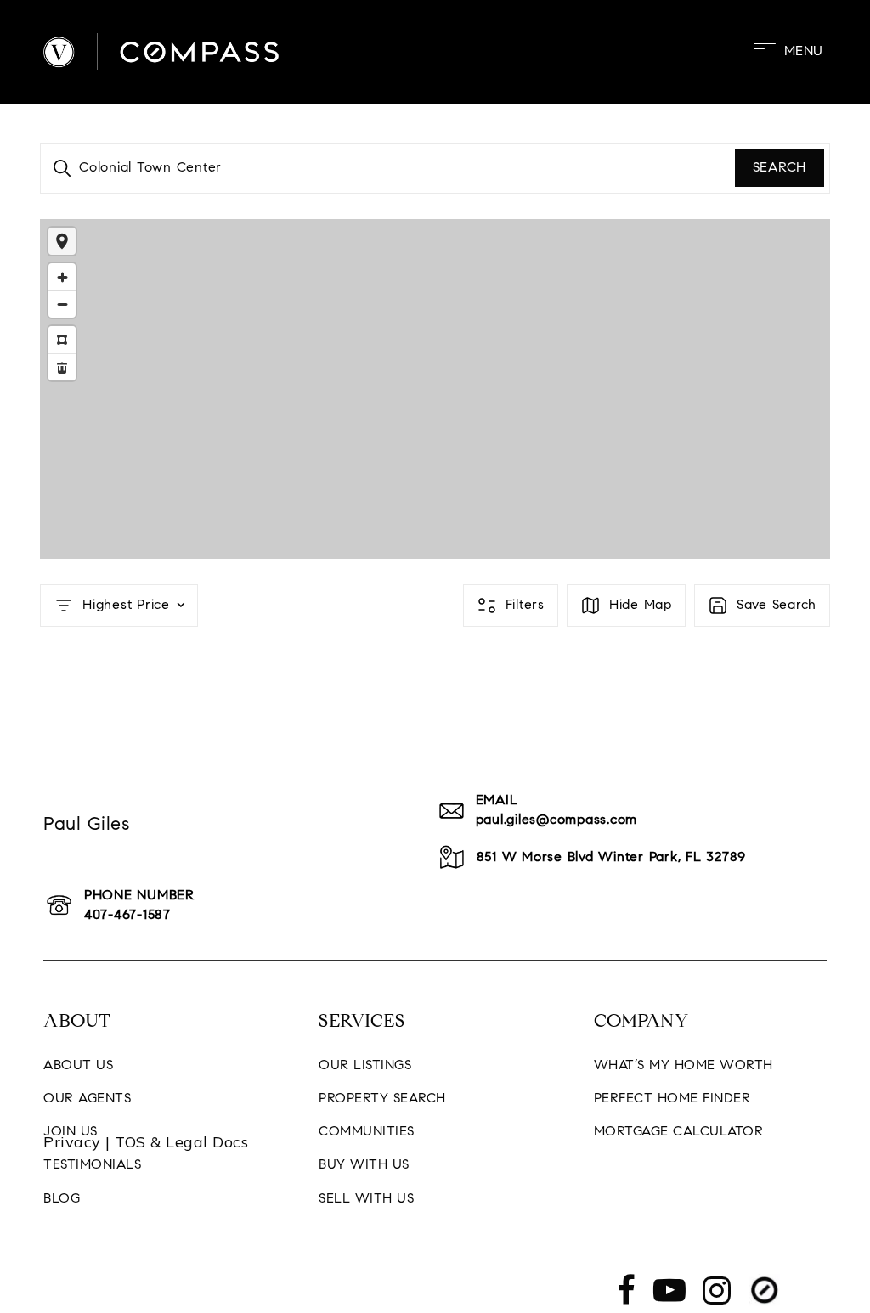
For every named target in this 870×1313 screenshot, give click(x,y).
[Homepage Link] (160, 52)
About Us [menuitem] (78, 1066)
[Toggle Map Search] (62, 241)
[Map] (435, 389)
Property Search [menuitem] (382, 1099)
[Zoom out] (62, 304)
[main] (435, 368)
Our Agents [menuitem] (87, 1099)
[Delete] (62, 366)
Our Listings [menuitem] (365, 1066)
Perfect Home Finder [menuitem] (672, 1099)
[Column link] (435, 1141)
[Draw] (62, 339)
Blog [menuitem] (61, 1199)
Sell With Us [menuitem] (366, 1199)
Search (780, 168)
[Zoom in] (62, 276)
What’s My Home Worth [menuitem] (683, 1066)
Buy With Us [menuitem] (364, 1165)
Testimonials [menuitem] (92, 1165)
